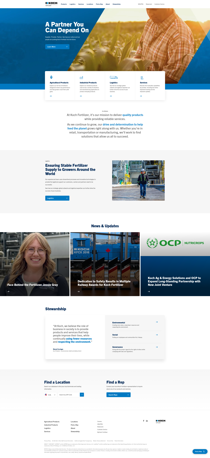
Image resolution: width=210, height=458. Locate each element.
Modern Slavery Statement (99, 440)
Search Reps (113, 395)
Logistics (72, 4)
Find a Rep (99, 4)
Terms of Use (110, 440)
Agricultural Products (51, 422)
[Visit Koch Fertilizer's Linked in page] (147, 421)
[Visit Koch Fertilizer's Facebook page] (143, 421)
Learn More (51, 47)
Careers (99, 421)
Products (64, 4)
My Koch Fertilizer (102, 432)
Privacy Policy (47, 440)
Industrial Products (51, 425)
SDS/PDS (140, 4)
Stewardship (117, 4)
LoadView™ (96, 444)
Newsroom (149, 4)
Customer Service (159, 4)
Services (81, 4)
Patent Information (119, 440)
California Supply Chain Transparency (83, 440)
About (108, 4)
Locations (90, 4)
